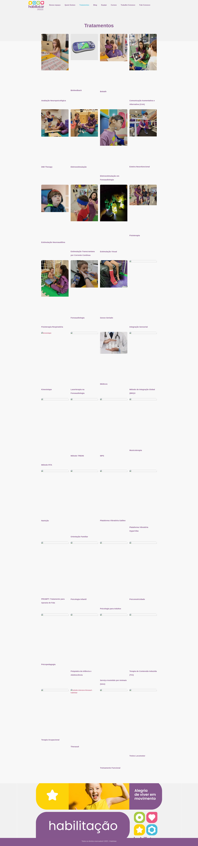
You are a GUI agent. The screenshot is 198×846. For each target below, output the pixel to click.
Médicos (103, 384)
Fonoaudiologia (77, 318)
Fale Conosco (144, 5)
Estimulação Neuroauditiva (53, 242)
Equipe (104, 5)
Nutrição (45, 521)
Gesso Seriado (106, 318)
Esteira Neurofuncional (139, 167)
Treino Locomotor (137, 756)
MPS (102, 456)
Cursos (114, 5)
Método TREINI (77, 456)
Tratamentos (84, 5)
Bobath (103, 91)
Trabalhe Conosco (128, 5)
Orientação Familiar (79, 537)
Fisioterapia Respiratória (52, 327)
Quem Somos (70, 5)
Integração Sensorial (138, 327)
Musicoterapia (135, 450)
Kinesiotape (46, 389)
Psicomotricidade (137, 599)
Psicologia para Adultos (110, 609)
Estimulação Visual (108, 252)
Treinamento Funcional (110, 768)
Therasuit (75, 747)
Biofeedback (76, 90)
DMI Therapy (46, 167)
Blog (95, 5)
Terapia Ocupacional (50, 740)
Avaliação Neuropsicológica (53, 101)
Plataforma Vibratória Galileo (113, 521)
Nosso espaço (55, 5)
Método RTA (46, 465)
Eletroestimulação (79, 167)
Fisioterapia (134, 235)
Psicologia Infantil (79, 599)
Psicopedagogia (48, 664)
